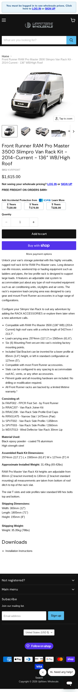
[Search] (71, 40)
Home (5, 56)
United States (37, 632)
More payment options (39, 253)
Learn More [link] (58, 200)
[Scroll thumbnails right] (73, 131)
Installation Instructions (18, 550)
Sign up (56, 615)
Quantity (6, 214)
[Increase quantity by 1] (33, 222)
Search (39, 677)
